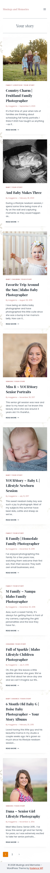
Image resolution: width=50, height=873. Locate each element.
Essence (15, 699)
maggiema (12, 106)
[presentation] (25, 59)
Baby (8, 187)
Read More (12, 130)
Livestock (17, 85)
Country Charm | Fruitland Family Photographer (19, 95)
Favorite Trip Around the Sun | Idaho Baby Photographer (22, 289)
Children (16, 279)
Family (9, 85)
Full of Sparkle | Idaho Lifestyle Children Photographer (23, 654)
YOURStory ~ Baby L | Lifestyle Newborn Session (23, 485)
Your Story (29, 85)
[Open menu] (44, 9)
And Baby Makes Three (24, 192)
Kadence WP (36, 868)
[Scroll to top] (43, 869)
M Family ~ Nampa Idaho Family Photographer (20, 596)
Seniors (9, 381)
